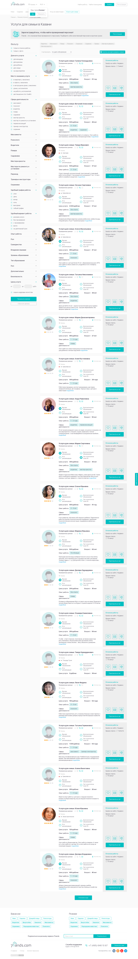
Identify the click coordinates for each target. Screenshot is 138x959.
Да (33, 14)
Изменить (41, 14)
